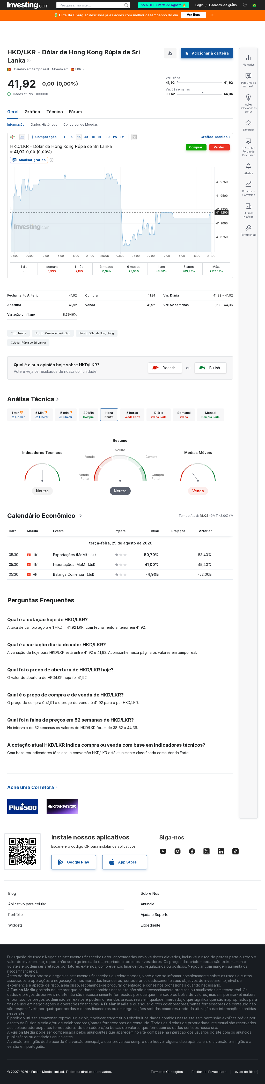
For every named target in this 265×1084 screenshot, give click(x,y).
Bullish (214, 368)
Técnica (54, 111)
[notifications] (245, 4)
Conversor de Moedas (80, 124)
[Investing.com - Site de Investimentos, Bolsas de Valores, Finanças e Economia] (27, 5)
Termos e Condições (167, 1072)
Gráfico (32, 111)
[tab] (18, 414)
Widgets (15, 925)
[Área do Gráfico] (22, 137)
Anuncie (147, 904)
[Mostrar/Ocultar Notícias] (134, 137)
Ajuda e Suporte (154, 914)
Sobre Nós (150, 893)
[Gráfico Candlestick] (12, 137)
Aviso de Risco (246, 1072)
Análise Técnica (30, 399)
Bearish (169, 368)
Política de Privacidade (209, 1072)
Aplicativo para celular (27, 904)
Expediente (150, 925)
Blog (12, 893)
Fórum (75, 111)
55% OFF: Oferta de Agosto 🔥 (163, 5)
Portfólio (15, 914)
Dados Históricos (44, 124)
